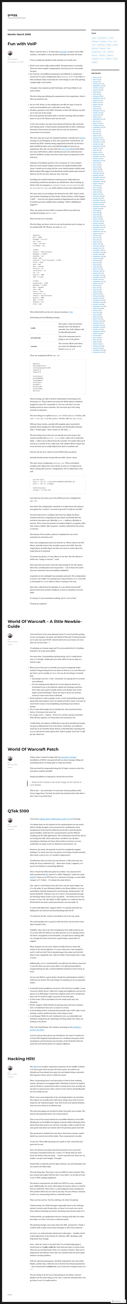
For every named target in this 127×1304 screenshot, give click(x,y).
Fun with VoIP (22, 43)
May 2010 (96, 167)
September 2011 (98, 146)
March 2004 (97, 319)
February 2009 (97, 196)
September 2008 (98, 206)
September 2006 (98, 256)
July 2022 (96, 81)
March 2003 (97, 344)
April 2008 (96, 217)
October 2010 (97, 159)
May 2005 (96, 290)
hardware (11, 829)
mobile (53, 819)
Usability (108, 58)
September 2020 (98, 86)
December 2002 (98, 350)
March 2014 (97, 123)
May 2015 (96, 117)
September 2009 (98, 181)
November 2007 (98, 227)
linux (110, 41)
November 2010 (98, 156)
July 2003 (96, 335)
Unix (18, 62)
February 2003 (97, 346)
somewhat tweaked (68, 757)
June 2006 (96, 263)
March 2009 (97, 194)
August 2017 (97, 100)
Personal (10, 1077)
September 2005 (98, 281)
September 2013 (98, 127)
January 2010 (97, 175)
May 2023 (96, 79)
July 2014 (96, 121)
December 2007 (98, 225)
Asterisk (63, 52)
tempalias (95, 58)
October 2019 (97, 88)
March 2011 (96, 152)
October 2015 (97, 113)
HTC (47, 874)
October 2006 (97, 254)
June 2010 (96, 165)
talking (42, 819)
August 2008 (97, 208)
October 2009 (97, 179)
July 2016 (96, 106)
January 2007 (97, 248)
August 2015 (97, 115)
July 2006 (96, 261)
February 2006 (97, 271)
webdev (94, 62)
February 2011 (97, 154)
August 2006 (97, 258)
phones (59, 819)
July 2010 (96, 163)
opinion (115, 45)
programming (96, 52)
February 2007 (97, 246)
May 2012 (96, 134)
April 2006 (96, 267)
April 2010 (96, 169)
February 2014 (97, 125)
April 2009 (96, 192)
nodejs (109, 45)
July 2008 (96, 211)
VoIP (22, 62)
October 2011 (97, 144)
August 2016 (97, 104)
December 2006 (98, 250)
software (110, 52)
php (108, 48)
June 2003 (96, 338)
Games (10, 644)
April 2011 (96, 150)
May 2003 (96, 340)
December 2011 (98, 140)
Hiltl (35, 1067)
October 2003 (97, 329)
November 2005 (98, 277)
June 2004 (96, 313)
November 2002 (98, 352)
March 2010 (97, 171)
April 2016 (96, 109)
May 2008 (96, 215)
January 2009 (97, 198)
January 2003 (97, 348)
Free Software (12, 62)
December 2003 (98, 325)
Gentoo (82, 138)
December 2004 (98, 300)
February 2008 (97, 221)
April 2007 (96, 242)
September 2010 (98, 161)
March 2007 (97, 244)
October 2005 (97, 279)
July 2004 (96, 310)
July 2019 (96, 92)
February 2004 (97, 321)
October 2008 (97, 204)
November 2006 (98, 252)
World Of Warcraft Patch (33, 749)
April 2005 (96, 292)
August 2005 (97, 283)
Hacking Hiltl (21, 1058)
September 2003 (98, 331)
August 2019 (97, 90)
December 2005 (98, 275)
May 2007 (96, 240)
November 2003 (98, 327)
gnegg (12, 15)
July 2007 (96, 236)
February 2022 (97, 84)
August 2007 (97, 233)
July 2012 (96, 131)
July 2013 (96, 129)
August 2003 (97, 333)
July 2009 (96, 186)
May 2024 (96, 77)
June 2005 (96, 288)
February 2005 (97, 296)
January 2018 (97, 96)
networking (101, 45)
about (47, 819)
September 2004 (98, 306)
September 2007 (98, 231)
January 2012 (97, 138)
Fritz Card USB (67, 149)
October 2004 (97, 304)
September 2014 (98, 119)
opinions (95, 48)
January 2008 (97, 223)
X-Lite (70, 312)
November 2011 (98, 142)
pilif (9, 57)
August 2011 (97, 148)
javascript (103, 41)
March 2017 (97, 102)
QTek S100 (18, 811)
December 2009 (98, 177)
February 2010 (97, 173)
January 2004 (97, 323)
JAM (31, 877)
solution (94, 55)
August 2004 (97, 308)
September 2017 (98, 98)
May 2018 (96, 94)
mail (93, 45)
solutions (102, 55)
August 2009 (97, 183)
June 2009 (96, 188)
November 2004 (98, 302)
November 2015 (98, 111)
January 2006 (97, 273)
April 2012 (96, 136)
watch (115, 58)
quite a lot (66, 819)
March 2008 (97, 219)
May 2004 (96, 315)
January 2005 (97, 298)
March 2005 (97, 294)
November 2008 (98, 202)
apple (94, 38)
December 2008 (98, 200)
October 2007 (97, 229)
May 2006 (96, 265)
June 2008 (96, 213)
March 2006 (97, 269)
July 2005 (96, 285)
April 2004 (96, 317)
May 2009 (96, 190)
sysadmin (110, 55)
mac (115, 41)
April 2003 (96, 342)
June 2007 (96, 238)
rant (104, 52)
